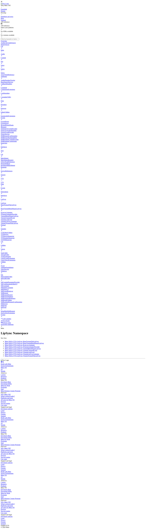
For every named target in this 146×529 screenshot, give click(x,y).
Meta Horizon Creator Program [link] (10, 391)
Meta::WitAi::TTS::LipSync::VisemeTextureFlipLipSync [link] (22, 356)
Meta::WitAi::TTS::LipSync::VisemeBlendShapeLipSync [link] (23, 348)
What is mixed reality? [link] (8, 396)
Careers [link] (3, 375)
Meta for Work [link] (5, 385)
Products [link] (3, 378)
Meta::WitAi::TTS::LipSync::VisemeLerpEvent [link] (19, 352)
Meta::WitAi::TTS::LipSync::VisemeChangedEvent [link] (21, 350)
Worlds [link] (3, 371)
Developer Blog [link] (6, 382)
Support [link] (3, 416)
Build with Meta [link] (6, 364)
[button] (73, 2)
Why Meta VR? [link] (6, 394)
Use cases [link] (4, 405)
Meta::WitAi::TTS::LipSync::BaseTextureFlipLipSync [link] (22, 341)
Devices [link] (3, 402)
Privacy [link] (3, 412)
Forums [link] (3, 414)
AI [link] (1, 369)
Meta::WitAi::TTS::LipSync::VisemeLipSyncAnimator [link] (22, 354)
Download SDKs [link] (6, 384)
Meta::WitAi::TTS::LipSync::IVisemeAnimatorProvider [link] (22, 347)
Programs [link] (4, 387)
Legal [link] (2, 410)
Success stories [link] (5, 403)
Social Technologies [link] (7, 366)
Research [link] (4, 376)
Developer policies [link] (7, 409)
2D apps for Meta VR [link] (8, 400)
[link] (5, 3)
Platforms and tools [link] (7, 398)
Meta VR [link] (4, 367)
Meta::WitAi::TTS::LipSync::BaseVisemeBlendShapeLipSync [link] (24, 343)
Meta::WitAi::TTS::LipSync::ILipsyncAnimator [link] (20, 345)
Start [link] (2, 389)
